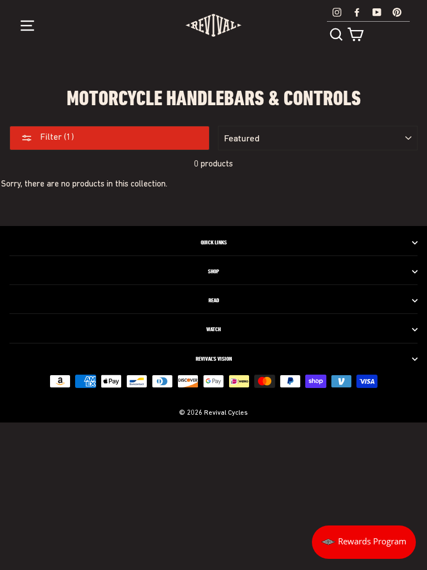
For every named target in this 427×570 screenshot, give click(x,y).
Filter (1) (56, 137)
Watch (213, 329)
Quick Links (214, 242)
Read (213, 300)
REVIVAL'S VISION (214, 359)
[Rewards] (364, 542)
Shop (213, 271)
